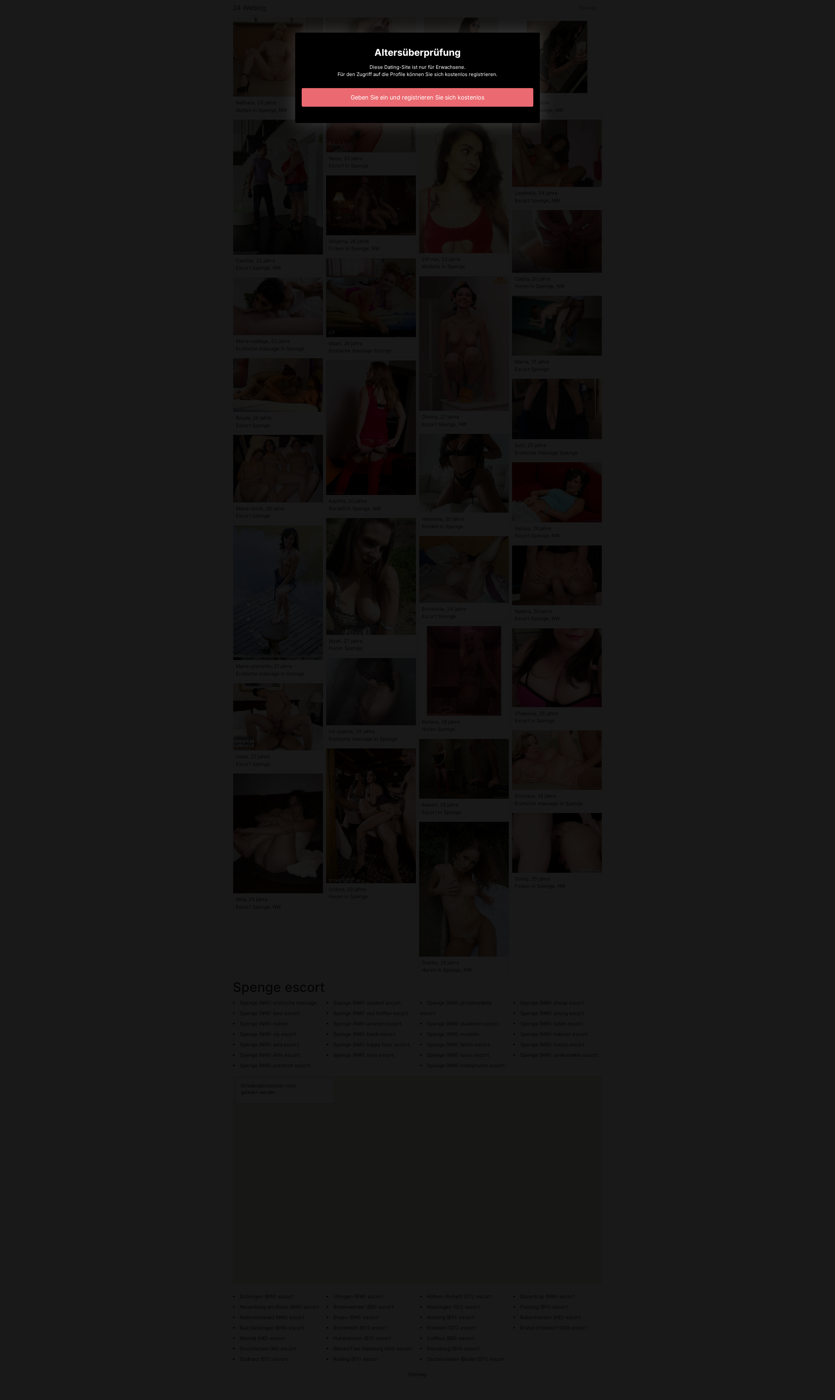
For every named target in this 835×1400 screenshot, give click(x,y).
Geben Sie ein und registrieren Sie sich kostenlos (417, 97)
